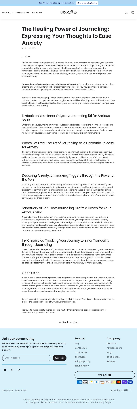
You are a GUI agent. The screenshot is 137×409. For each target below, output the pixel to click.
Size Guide (80, 356)
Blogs (110, 352)
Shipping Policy (82, 361)
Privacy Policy (7, 390)
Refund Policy (82, 365)
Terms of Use (20, 390)
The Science (113, 356)
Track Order (81, 352)
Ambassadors (114, 347)
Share (27, 56)
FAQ (77, 343)
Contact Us (81, 347)
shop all (102, 374)
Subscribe (59, 358)
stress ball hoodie (98, 160)
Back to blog (70, 322)
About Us (111, 343)
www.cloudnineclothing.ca (63, 302)
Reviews (111, 361)
